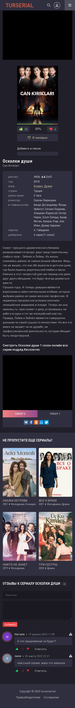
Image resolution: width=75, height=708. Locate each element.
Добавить (10, 624)
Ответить (41, 649)
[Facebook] (31, 422)
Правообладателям (28, 697)
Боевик (38, 186)
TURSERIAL (19, 5)
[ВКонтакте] (26, 422)
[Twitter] (46, 422)
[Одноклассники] (36, 422)
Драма (48, 186)
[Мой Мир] (41, 422)
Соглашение (51, 697)
